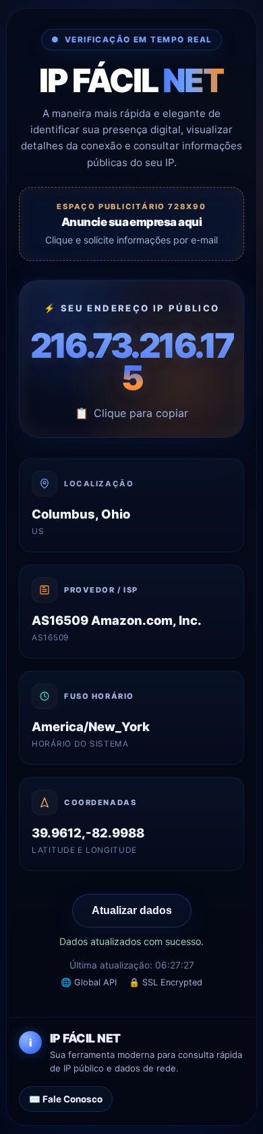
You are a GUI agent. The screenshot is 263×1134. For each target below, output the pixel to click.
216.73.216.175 (131, 362)
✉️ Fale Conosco (66, 1099)
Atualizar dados (132, 910)
